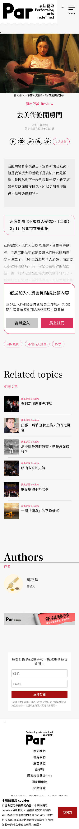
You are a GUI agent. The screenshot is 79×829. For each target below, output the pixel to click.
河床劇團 (13, 344)
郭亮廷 (44, 125)
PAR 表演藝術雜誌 (39, 738)
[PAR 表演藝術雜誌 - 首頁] (29, 12)
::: (62, 6)
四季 (58, 344)
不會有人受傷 (37, 344)
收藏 (64, 141)
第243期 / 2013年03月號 (39, 128)
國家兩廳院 (39, 781)
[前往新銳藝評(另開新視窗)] (39, 619)
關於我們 (39, 751)
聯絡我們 (39, 757)
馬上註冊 (56, 322)
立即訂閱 (39, 694)
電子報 (39, 769)
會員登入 (22, 322)
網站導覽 (39, 788)
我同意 (67, 812)
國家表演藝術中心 (39, 775)
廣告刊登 (39, 763)
